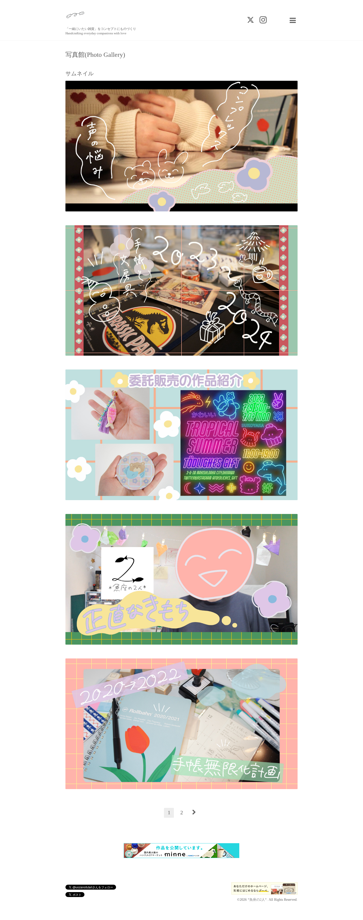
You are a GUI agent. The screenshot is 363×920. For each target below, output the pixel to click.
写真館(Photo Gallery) (95, 55)
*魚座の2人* (257, 899)
